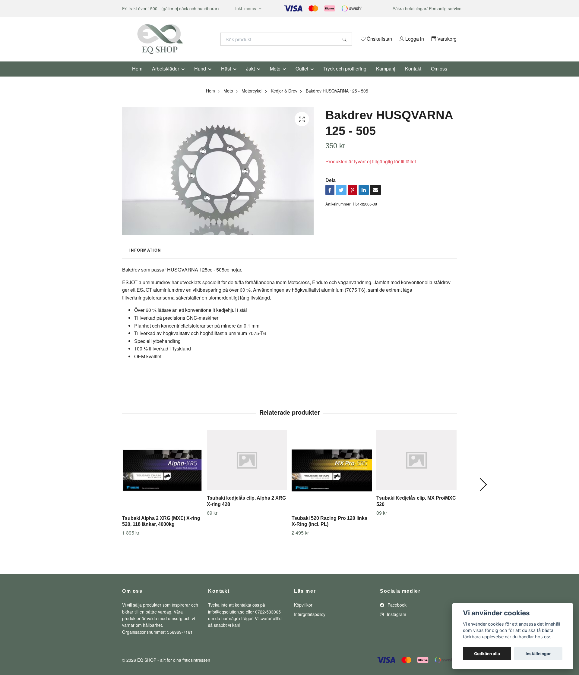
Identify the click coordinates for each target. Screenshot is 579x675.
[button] (483, 493)
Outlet (302, 76)
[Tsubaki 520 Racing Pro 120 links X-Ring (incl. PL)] (332, 478)
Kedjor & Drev (284, 99)
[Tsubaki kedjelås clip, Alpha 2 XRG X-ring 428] (247, 468)
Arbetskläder (165, 76)
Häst (226, 76)
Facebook (396, 613)
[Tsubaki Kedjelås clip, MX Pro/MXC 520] (416, 468)
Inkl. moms (246, 8)
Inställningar (538, 653)
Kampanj (385, 76)
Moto (275, 76)
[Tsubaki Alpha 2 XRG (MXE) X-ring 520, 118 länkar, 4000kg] (162, 478)
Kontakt (413, 76)
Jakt (250, 76)
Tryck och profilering (344, 76)
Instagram (396, 622)
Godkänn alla (487, 653)
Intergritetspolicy (309, 622)
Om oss (439, 76)
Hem (137, 76)
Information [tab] (145, 258)
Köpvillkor (303, 613)
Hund (200, 76)
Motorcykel (252, 99)
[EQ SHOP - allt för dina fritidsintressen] (206, 39)
